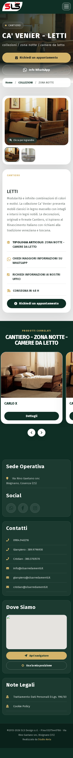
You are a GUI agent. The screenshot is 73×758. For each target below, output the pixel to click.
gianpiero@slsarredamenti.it (31, 577)
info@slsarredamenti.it (28, 568)
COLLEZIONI (25, 82)
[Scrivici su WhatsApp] (11, 508)
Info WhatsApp (39, 70)
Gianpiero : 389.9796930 (28, 549)
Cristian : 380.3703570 (26, 559)
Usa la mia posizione (39, 665)
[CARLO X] (31, 375)
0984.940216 (21, 540)
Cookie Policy (21, 706)
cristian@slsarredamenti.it (30, 587)
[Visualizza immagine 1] (12, 154)
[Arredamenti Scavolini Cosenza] (18, 6)
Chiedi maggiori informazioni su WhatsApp (37, 261)
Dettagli (31, 416)
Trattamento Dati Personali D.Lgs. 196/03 (39, 696)
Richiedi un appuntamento (39, 57)
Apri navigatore (39, 655)
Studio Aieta (44, 739)
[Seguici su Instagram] (35, 508)
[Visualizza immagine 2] (28, 155)
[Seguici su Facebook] (23, 508)
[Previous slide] (31, 432)
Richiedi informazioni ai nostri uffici (36, 277)
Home (9, 82)
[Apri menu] (66, 6)
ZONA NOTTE (46, 82)
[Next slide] (41, 432)
